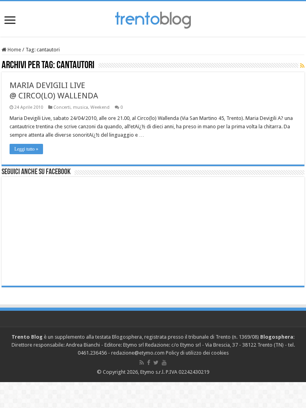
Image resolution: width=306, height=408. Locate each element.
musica (80, 107)
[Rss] (142, 362)
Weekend (100, 107)
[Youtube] (164, 362)
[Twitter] (156, 362)
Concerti (62, 107)
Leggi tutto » (26, 149)
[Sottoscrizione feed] (302, 66)
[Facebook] (148, 362)
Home (13, 50)
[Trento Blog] (153, 18)
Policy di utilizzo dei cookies (197, 353)
